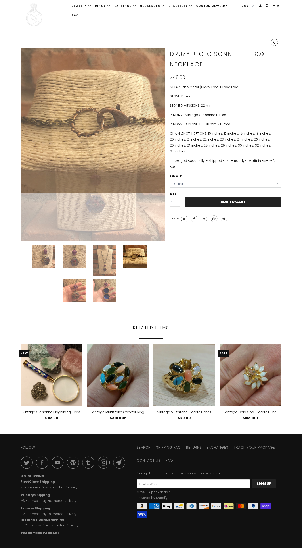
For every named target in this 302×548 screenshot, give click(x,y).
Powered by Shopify (152, 498)
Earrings (123, 6)
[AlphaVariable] (43, 15)
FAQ (75, 15)
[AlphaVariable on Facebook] (43, 462)
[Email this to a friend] (223, 219)
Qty (173, 194)
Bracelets (178, 6)
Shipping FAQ (168, 447)
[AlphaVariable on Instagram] (105, 462)
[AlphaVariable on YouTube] (59, 462)
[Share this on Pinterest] (203, 219)
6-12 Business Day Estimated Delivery (49, 525)
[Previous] (275, 42)
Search (144, 447)
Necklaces (150, 6)
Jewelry (80, 6)
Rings (101, 6)
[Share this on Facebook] (193, 219)
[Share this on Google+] (213, 219)
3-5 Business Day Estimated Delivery (49, 487)
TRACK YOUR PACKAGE (254, 447)
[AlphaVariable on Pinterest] (74, 462)
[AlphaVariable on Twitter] (28, 462)
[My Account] (260, 6)
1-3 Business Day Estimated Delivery (48, 500)
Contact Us (149, 460)
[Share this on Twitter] (183, 219)
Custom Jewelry (211, 6)
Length (176, 176)
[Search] (267, 6)
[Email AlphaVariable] (120, 462)
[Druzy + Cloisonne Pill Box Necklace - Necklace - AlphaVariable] (93, 120)
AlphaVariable (160, 492)
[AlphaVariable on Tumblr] (89, 462)
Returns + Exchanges (207, 447)
